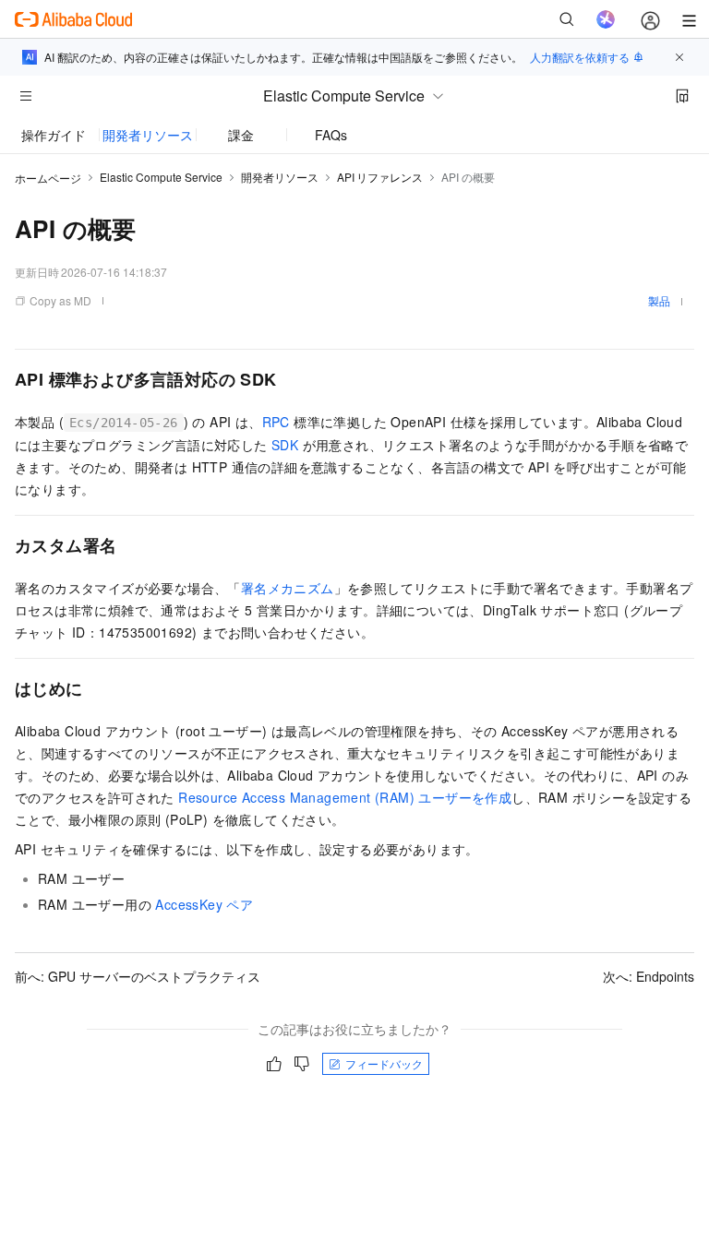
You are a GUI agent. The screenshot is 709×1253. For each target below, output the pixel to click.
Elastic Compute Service (161, 177)
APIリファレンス (380, 177)
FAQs (331, 134)
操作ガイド (53, 134)
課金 (241, 134)
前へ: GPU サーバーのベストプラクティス (137, 976)
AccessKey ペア (204, 904)
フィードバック (384, 1063)
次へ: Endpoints (648, 976)
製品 (659, 300)
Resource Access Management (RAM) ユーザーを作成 (344, 797)
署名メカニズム (287, 588)
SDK (284, 445)
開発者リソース (147, 134)
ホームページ (48, 177)
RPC (276, 421)
